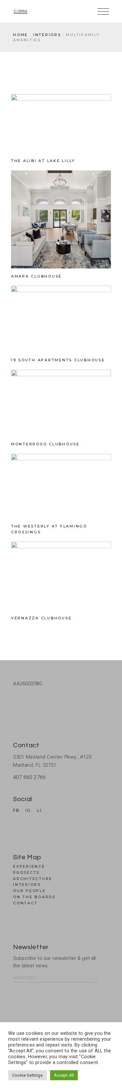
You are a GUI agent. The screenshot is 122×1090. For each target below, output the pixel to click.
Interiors (27, 884)
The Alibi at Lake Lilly (43, 160)
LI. (40, 810)
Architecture (32, 878)
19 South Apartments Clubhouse (58, 360)
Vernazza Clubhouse (41, 618)
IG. (28, 810)
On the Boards (34, 897)
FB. (17, 810)
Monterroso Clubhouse (45, 444)
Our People (29, 890)
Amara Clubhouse (36, 276)
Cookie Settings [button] (27, 1075)
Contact (25, 903)
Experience (29, 866)
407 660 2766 (29, 777)
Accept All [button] (64, 1075)
